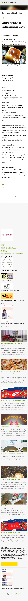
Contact (3, 245)
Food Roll (3, 250)
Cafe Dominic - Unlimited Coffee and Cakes (12, 453)
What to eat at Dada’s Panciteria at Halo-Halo (13, 400)
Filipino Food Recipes (7, 247)
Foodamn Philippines (10, 2)
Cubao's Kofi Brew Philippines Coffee (10, 479)
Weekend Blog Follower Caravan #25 (10, 426)
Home (3, 244)
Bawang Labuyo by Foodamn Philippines (12, 253)
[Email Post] (3, 185)
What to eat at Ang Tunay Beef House (10, 532)
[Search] (26, 2)
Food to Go (4, 251)
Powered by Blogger (15, 593)
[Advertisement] (14, 214)
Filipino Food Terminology (8, 248)
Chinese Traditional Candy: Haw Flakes (11, 505)
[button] (3, 18)
